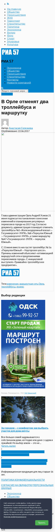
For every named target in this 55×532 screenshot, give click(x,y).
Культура (12, 44)
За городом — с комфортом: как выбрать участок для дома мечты (24, 429)
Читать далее (8, 445)
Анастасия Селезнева (21, 128)
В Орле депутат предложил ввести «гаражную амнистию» (22, 453)
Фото (10, 35)
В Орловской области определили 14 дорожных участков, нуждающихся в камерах (24, 463)
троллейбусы (8, 286)
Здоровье (13, 41)
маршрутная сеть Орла (32, 283)
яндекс (20, 286)
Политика (13, 26)
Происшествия (16, 15)
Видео (11, 32)
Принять (41, 523)
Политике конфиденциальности (15, 517)
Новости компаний (19, 82)
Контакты (12, 79)
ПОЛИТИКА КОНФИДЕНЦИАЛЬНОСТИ (23, 479)
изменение (13, 283)
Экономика (14, 29)
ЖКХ (10, 18)
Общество (13, 12)
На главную (14, 9)
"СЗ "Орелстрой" (30, 393)
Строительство (16, 23)
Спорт (10, 38)
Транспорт (13, 20)
